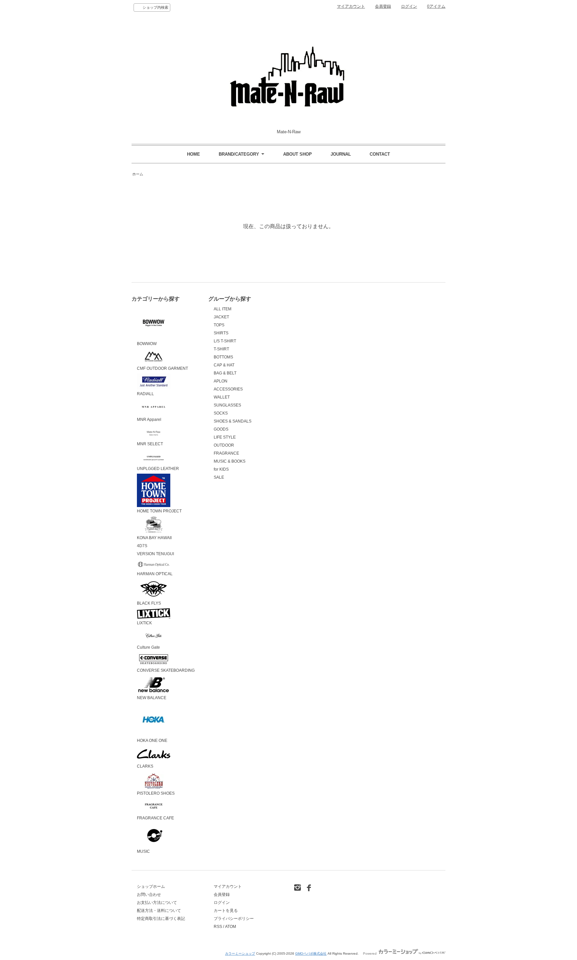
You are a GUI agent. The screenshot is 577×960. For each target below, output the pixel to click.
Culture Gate (148, 647)
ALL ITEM (222, 309)
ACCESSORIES (228, 389)
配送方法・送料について (159, 910)
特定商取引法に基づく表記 (161, 918)
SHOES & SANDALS (232, 421)
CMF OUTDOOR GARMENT (162, 368)
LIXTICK (144, 623)
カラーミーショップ (240, 953)
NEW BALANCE (151, 697)
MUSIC (143, 851)
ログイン (409, 6)
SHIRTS (221, 333)
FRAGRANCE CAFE (155, 818)
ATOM (230, 926)
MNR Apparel (149, 419)
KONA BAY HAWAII (154, 537)
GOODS (221, 429)
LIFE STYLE (225, 437)
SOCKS (221, 413)
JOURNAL (341, 154)
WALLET (222, 397)
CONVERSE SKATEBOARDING (166, 670)
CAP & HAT (224, 365)
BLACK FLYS (149, 603)
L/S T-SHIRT (225, 341)
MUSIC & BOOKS (229, 461)
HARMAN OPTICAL (155, 574)
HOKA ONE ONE (152, 740)
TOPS (219, 325)
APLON (220, 381)
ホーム (137, 174)
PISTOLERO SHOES (156, 793)
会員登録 (383, 6)
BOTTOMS (223, 357)
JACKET (221, 317)
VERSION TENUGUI (155, 553)
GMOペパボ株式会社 (311, 953)
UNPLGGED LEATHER (158, 468)
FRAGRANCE (226, 453)
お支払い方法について (157, 902)
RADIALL (145, 393)
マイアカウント (351, 6)
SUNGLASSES (227, 405)
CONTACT (380, 154)
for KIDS (221, 469)
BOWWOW (147, 343)
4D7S (142, 545)
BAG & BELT (225, 373)
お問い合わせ (149, 894)
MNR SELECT (150, 444)
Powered (370, 953)
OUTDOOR (224, 445)
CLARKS (145, 766)
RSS (218, 926)
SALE (219, 477)
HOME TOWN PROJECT (159, 511)
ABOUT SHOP (297, 154)
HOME (193, 154)
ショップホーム (151, 886)
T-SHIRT (221, 349)
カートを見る (226, 910)
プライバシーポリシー (234, 918)
